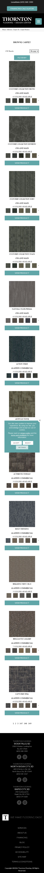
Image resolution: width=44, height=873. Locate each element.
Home (4, 29)
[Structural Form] (35, 485)
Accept (16, 443)
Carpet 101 (16, 29)
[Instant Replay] (22, 595)
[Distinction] (34, 100)
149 (29, 723)
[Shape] (22, 514)
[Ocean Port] (15, 375)
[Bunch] (15, 210)
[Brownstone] (22, 375)
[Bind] (22, 184)
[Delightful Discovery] (22, 404)
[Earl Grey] (29, 375)
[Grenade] (15, 540)
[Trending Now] (22, 569)
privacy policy (25, 433)
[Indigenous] (21, 320)
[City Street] (35, 375)
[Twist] (34, 210)
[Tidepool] (22, 349)
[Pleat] (28, 210)
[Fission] (28, 540)
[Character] (15, 100)
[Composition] (28, 100)
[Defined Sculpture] (15, 485)
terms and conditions (19, 435)
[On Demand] (29, 595)
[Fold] (21, 210)
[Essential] (15, 320)
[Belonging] (22, 294)
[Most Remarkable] (15, 650)
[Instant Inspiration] (34, 650)
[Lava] (21, 540)
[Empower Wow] (28, 650)
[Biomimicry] (22, 74)
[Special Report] (15, 595)
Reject (28, 443)
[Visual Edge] (22, 459)
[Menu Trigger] (38, 21)
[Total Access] (35, 595)
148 (25, 723)
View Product (22, 108)
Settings (22, 447)
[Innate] (28, 320)
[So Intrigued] (22, 624)
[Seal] (34, 540)
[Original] (34, 320)
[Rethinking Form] (29, 485)
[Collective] (21, 100)
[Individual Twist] (22, 485)
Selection (9, 29)
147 (21, 723)
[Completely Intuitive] (21, 650)
